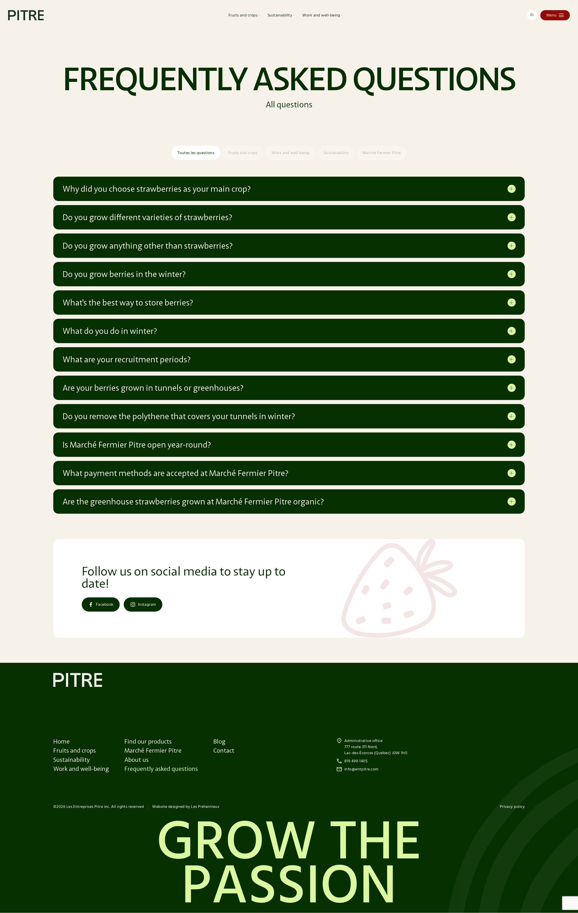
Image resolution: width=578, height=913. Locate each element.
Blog (219, 741)
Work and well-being (321, 15)
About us (136, 759)
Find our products (148, 741)
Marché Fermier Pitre (382, 153)
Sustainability (280, 15)
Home (61, 741)
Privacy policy (512, 807)
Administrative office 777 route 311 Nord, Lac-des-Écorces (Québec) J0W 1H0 (375, 747)
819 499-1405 (356, 761)
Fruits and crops (242, 15)
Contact (223, 750)
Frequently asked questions (161, 768)
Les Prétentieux (205, 806)
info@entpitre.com (361, 769)
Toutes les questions (195, 153)
